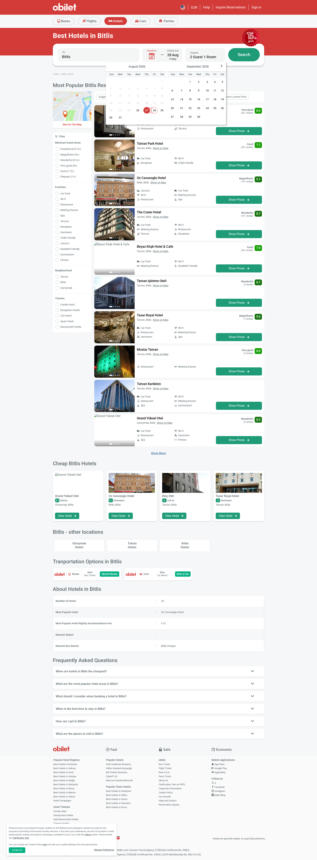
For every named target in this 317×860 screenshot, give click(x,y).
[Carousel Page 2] (113, 134)
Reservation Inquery (169, 804)
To (63, 52)
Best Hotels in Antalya (64, 776)
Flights (91, 21)
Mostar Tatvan (147, 349)
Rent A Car (164, 772)
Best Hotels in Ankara (64, 768)
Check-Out (173, 50)
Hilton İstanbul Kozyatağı (119, 768)
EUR (194, 7)
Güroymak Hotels (79, 545)
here (45, 844)
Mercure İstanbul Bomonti (119, 780)
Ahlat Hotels (185, 545)
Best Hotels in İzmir (63, 772)
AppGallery (220, 772)
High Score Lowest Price (232, 96)
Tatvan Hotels (132, 545)
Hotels (117, 21)
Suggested (105, 96)
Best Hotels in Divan (116, 807)
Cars (142, 21)
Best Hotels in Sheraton (118, 803)
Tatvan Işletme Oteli (152, 281)
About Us (163, 780)
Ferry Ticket (165, 776)
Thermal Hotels (61, 823)
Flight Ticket (165, 768)
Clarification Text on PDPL (172, 784)
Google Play (220, 768)
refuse (88, 834)
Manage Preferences (104, 850)
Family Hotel (59, 811)
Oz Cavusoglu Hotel (151, 178)
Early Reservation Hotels (66, 819)
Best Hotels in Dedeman (118, 791)
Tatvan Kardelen (149, 384)
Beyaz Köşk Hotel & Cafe (155, 246)
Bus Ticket (164, 764)
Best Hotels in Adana (64, 796)
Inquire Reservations (231, 7)
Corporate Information (170, 788)
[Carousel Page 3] (115, 134)
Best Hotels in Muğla (64, 780)
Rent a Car (183, 573)
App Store (219, 764)
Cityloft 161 (112, 776)
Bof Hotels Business (116, 772)
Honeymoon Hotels (63, 815)
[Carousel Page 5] (119, 134)
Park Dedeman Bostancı (118, 764)
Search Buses (109, 573)
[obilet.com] (73, 10)
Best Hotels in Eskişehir (65, 784)
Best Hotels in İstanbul (65, 764)
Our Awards (165, 796)
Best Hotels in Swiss (116, 799)
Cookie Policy (166, 792)
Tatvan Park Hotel (150, 143)
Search (244, 54)
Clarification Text (21, 838)
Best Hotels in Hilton (116, 795)
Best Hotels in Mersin (64, 792)
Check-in (151, 50)
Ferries (168, 21)
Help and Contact (167, 800)
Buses (65, 21)
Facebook (219, 787)
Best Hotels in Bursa (63, 788)
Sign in (256, 7)
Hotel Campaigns (62, 800)
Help (206, 7)
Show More (158, 453)
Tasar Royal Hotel (150, 315)
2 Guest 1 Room (203, 57)
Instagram (219, 791)
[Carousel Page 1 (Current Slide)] (110, 134)
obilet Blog (219, 795)
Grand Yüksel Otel (150, 418)
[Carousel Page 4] (117, 134)
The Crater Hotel (149, 212)
